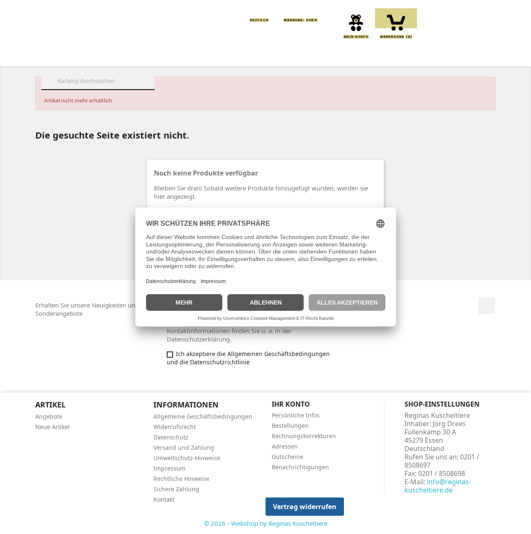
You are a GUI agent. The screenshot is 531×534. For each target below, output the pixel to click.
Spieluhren (455, 55)
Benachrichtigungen (300, 467)
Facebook (486, 305)
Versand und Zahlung (183, 447)
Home (66, 55)
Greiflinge (265, 55)
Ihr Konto (291, 404)
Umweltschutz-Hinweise (186, 458)
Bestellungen (290, 425)
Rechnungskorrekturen (304, 436)
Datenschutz (170, 437)
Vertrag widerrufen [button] (304, 506)
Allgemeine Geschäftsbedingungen (202, 416)
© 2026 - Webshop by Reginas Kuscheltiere (265, 523)
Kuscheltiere (164, 55)
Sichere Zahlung (176, 489)
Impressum (169, 468)
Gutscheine (287, 457)
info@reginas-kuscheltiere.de (437, 486)
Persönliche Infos (296, 415)
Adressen (285, 446)
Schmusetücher (389, 55)
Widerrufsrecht (174, 427)
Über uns (108, 55)
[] (151, 88)
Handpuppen (323, 55)
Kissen (217, 55)
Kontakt (164, 499)
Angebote (48, 416)
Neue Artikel (52, 427)
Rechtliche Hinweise (181, 479)
